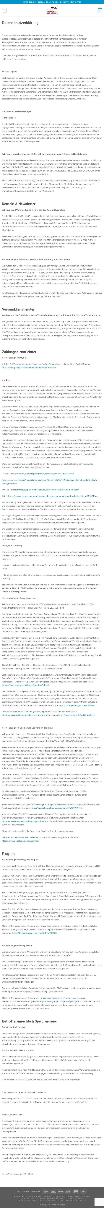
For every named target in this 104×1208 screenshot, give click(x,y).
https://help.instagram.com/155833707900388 (34, 933)
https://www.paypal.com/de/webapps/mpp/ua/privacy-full (29, 367)
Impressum (86, 1196)
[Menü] (4, 10)
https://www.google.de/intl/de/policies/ (76, 715)
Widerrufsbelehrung (63, 1196)
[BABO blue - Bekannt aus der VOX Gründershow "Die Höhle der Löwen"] (52, 10)
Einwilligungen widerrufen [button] (72, 1200)
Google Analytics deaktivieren (80, 705)
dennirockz (36, 1191)
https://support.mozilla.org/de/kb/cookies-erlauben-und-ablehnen (48, 489)
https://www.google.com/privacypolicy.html (60, 1001)
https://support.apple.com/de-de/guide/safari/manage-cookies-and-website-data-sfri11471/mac (53, 496)
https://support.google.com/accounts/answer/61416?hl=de (46, 473)
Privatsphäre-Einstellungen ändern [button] (64, 1198)
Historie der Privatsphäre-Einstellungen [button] (38, 1200)
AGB (77, 1196)
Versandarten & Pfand (40, 1196)
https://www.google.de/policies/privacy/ (21, 840)
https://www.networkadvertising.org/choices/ (23, 821)
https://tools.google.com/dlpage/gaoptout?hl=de (25, 685)
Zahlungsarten (20, 1196)
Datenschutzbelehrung (34, 1198)
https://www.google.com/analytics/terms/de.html (25, 715)
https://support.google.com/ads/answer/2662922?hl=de (57, 808)
